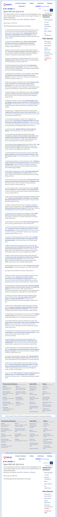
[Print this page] (14, 9)
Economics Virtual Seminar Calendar (48, 53)
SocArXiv (37, 332)
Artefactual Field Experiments (12, 376)
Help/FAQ (21, 6)
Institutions (40, 3)
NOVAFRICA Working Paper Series (20, 103)
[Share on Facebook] (8, 9)
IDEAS (6, 416)
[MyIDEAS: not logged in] (39, 8)
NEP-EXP (17, 14)
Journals (46, 22)
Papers (6, 223)
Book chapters (48, 31)
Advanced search (49, 13)
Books (46, 28)
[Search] (51, 10)
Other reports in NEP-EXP (10, 23)
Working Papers (9, 95)
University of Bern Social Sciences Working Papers (25, 342)
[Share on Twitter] (7, 9)
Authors (32, 3)
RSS (21, 19)
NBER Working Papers (25, 60)
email (18, 19)
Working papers (48, 19)
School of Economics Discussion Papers (14, 191)
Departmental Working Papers (12, 139)
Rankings (49, 3)
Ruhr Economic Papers (17, 85)
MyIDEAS (42, 6)
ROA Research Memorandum (30, 248)
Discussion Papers (9, 44)
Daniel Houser (25, 16)
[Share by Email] (13, 9)
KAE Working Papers (29, 66)
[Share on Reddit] (10, 9)
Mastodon (26, 19)
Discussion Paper (33, 308)
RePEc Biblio (47, 45)
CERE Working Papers (10, 182)
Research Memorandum (19, 164)
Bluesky (33, 19)
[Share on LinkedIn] (11, 9)
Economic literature (20, 3)
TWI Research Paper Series (16, 77)
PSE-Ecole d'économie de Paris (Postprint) (25, 315)
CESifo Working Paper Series (16, 130)
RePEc (12, 416)
